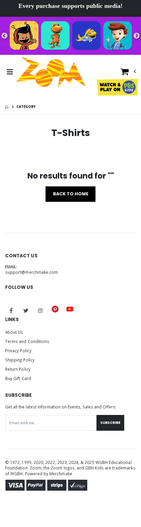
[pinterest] (55, 309)
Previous (4, 36)
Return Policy (17, 369)
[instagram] (40, 310)
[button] (128, 73)
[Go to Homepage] (51, 72)
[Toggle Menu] (9, 71)
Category (26, 106)
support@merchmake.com (31, 272)
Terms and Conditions (27, 341)
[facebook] (11, 310)
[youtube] (70, 309)
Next (136, 36)
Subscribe (110, 422)
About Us (14, 332)
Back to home (70, 194)
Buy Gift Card (18, 378)
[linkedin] (84, 306)
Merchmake (60, 473)
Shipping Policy (20, 360)
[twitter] (26, 310)
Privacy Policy (18, 350)
